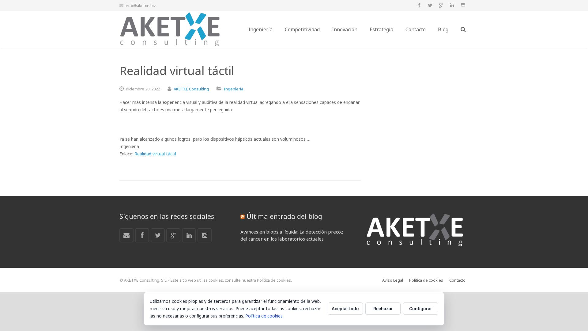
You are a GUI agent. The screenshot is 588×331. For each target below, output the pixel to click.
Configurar (420, 308)
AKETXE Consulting (191, 89)
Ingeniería (233, 89)
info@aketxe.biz (141, 5)
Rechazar (383, 308)
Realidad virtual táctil (155, 154)
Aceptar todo (345, 308)
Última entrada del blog (284, 216)
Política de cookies (264, 316)
